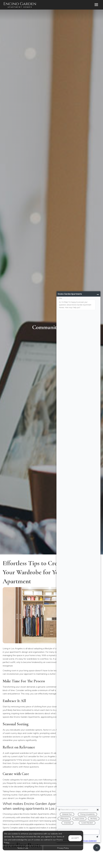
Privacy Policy (63, 848)
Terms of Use (22, 848)
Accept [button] (75, 838)
